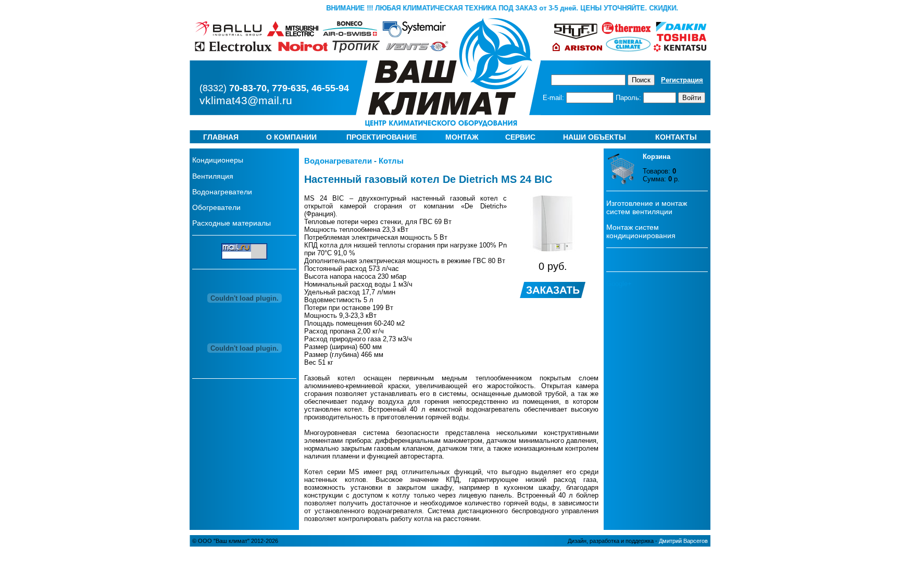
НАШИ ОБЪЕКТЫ (594, 137)
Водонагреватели (222, 192)
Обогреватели (216, 207)
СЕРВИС (520, 137)
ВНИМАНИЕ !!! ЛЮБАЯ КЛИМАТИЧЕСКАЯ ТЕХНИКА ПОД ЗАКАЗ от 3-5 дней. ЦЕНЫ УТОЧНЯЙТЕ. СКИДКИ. (506, 8)
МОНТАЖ (462, 137)
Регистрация (682, 80)
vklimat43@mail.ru (245, 100)
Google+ (619, 284)
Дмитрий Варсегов (683, 541)
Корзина (656, 156)
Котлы (391, 160)
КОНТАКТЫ (676, 137)
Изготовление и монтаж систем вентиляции (646, 207)
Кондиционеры (217, 160)
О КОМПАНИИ (291, 137)
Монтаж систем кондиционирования (641, 231)
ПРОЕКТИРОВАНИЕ (381, 137)
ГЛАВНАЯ (221, 137)
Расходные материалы (231, 223)
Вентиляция (212, 176)
